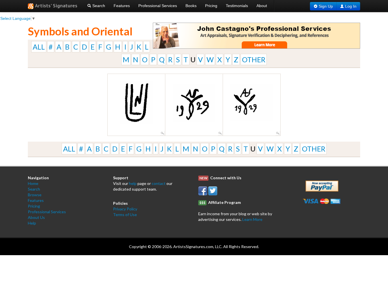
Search (98, 5)
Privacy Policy (125, 208)
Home (33, 183)
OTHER (253, 59)
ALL (39, 46)
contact (159, 183)
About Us (36, 217)
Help (32, 223)
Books (191, 5)
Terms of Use (125, 214)
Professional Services (157, 5)
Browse (34, 194)
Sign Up (326, 6)
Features (122, 5)
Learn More (252, 219)
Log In (350, 6)
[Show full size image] (162, 132)
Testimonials (237, 5)
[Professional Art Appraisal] (256, 35)
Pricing (211, 5)
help (133, 183)
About (261, 5)
